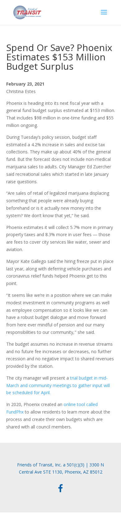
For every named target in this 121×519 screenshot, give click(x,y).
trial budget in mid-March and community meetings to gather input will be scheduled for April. (58, 385)
